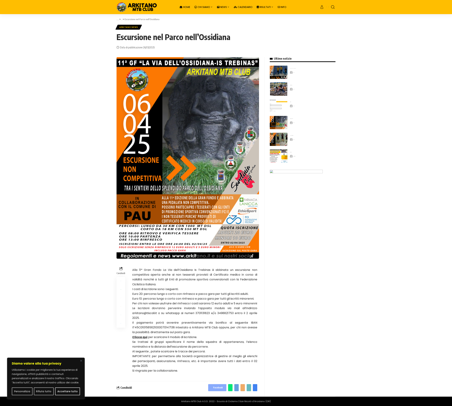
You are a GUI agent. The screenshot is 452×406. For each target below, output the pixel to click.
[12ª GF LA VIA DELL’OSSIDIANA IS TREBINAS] (278, 72)
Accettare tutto (67, 391)
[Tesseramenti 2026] (278, 105)
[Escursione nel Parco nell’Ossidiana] (278, 122)
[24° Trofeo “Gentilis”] (278, 156)
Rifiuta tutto (43, 391)
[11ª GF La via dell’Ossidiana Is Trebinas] (278, 139)
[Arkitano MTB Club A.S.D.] (145, 7)
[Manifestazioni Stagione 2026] (278, 89)
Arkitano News (128, 27)
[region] (46, 378)
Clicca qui (139, 337)
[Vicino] (81, 361)
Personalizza (22, 391)
